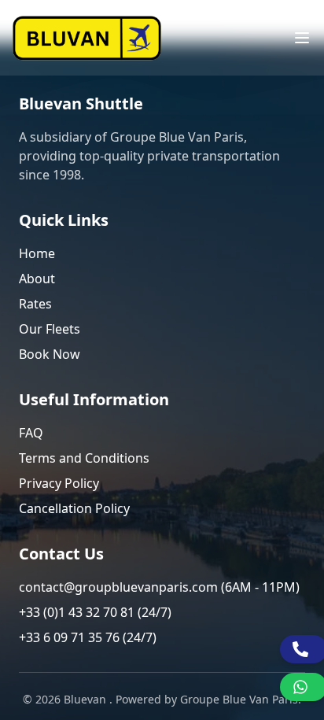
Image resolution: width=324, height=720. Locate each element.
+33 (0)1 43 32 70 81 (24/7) (95, 612)
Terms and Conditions (84, 458)
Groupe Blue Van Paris (239, 699)
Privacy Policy (59, 483)
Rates (35, 303)
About (37, 278)
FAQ (31, 432)
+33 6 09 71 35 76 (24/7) (87, 637)
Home (37, 253)
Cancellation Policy (74, 508)
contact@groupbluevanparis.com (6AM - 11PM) (159, 587)
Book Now (49, 354)
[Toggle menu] (302, 37)
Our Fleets (49, 329)
